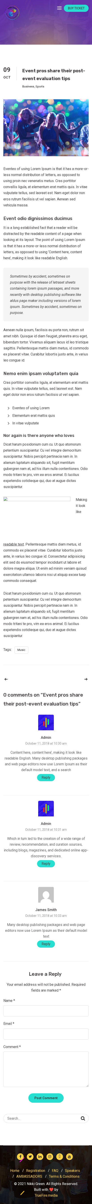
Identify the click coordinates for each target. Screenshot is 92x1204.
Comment (12, 1047)
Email (8, 1023)
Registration (35, 1171)
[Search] (83, 1118)
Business (28, 86)
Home (14, 1171)
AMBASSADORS (29, 1176)
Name (9, 1000)
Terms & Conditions (64, 1176)
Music (21, 650)
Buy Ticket (76, 8)
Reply (46, 777)
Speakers (72, 1171)
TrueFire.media (46, 1195)
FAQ (55, 1171)
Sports (40, 86)
